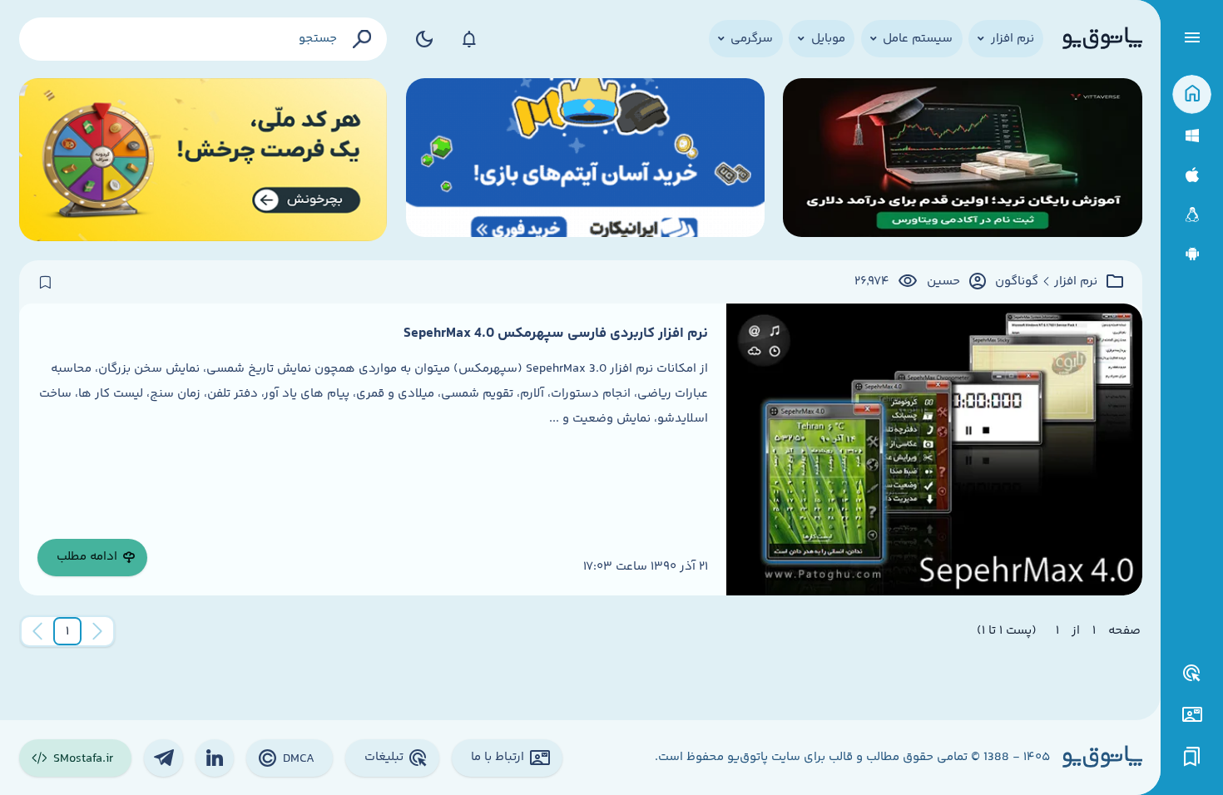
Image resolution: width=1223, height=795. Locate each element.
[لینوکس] (1192, 215)
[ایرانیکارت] (585, 160)
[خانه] (1191, 94)
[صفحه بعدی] (37, 631)
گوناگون (1016, 282)
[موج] (962, 160)
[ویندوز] (1192, 136)
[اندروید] (1192, 254)
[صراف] (203, 160)
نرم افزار (1075, 282)
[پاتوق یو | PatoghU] (1102, 39)
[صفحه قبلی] (97, 631)
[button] (67, 631)
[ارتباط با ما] (1191, 715)
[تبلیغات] (1192, 673)
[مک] (1192, 175)
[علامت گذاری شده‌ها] (1192, 757)
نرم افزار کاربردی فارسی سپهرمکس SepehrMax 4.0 (556, 333)
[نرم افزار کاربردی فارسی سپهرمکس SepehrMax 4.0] (934, 449)
